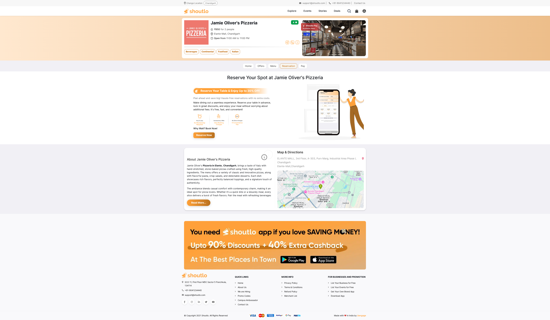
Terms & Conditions (293, 287)
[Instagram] (191, 302)
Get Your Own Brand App (342, 291)
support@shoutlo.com (313, 3)
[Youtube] (213, 302)
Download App (338, 296)
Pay (303, 66)
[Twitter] (206, 302)
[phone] (292, 42)
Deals (337, 10)
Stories (323, 10)
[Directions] (287, 42)
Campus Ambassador (248, 300)
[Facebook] (184, 302)
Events (307, 10)
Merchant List (290, 296)
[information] (297, 42)
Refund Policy (290, 291)
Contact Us (359, 3)
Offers (261, 66)
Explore (292, 10)
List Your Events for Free (342, 287)
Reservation (288, 66)
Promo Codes (244, 296)
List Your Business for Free (343, 283)
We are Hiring (244, 291)
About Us (242, 287)
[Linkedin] (199, 302)
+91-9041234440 (341, 3)
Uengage (361, 315)
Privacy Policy (290, 283)
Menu (273, 66)
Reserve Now (204, 135)
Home (248, 66)
